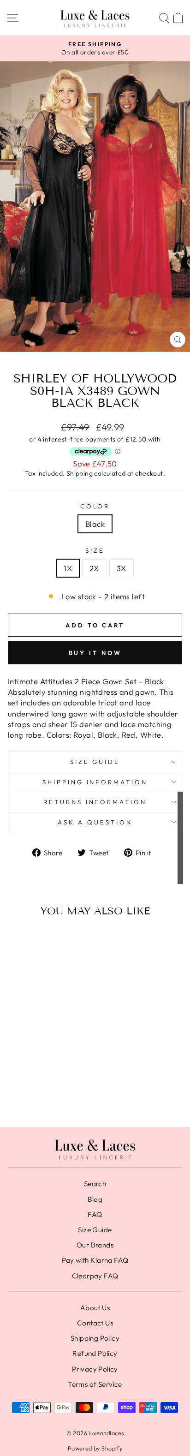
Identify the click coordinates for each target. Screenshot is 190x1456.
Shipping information (95, 782)
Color (95, 506)
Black (95, 524)
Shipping (79, 473)
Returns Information (95, 802)
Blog (95, 1199)
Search (95, 1183)
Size (95, 550)
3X (121, 568)
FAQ (95, 1214)
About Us (95, 1307)
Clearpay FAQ (95, 1275)
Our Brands (95, 1245)
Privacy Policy (95, 1369)
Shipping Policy (95, 1338)
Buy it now (95, 652)
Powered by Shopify (95, 1448)
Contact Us (95, 1323)
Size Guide (95, 761)
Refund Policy (94, 1353)
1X (68, 568)
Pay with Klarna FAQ (95, 1260)
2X (94, 568)
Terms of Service (95, 1384)
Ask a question (95, 822)
